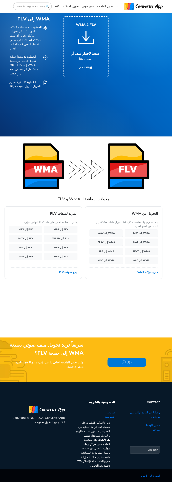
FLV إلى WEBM (60, 238)
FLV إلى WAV (60, 256)
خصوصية (110, 416)
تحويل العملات (71, 6)
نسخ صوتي (88, 6)
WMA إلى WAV (106, 233)
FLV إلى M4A (25, 256)
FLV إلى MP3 (25, 229)
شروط (111, 412)
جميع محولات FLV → (66, 272)
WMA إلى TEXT (141, 251)
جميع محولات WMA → (146, 272)
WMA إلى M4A (141, 242)
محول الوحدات (152, 425)
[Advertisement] (86, 310)
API (57, 6)
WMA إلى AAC (141, 260)
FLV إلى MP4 (61, 229)
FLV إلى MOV (25, 238)
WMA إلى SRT (106, 251)
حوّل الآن (127, 362)
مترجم (156, 429)
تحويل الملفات (105, 6)
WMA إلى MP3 (141, 233)
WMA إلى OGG (106, 260)
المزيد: (118, 6)
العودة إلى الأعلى (150, 475)
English (152, 449)
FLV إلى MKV (61, 247)
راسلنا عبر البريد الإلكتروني (145, 412)
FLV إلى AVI (25, 247)
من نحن (155, 416)
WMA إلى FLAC (106, 242)
